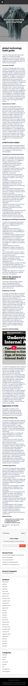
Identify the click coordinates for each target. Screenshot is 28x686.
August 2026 (5, 581)
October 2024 (5, 631)
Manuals (4, 664)
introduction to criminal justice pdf (10, 564)
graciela (17, 525)
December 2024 (6, 627)
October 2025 (5, 603)
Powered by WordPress (14, 680)
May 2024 (4, 643)
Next (23, 533)
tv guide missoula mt (11, 521)
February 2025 (5, 622)
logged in (12, 541)
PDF (3, 666)
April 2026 (4, 589)
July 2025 (4, 610)
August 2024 (5, 636)
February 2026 (5, 593)
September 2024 (6, 634)
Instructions (5, 662)
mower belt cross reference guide (14, 519)
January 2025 (5, 624)
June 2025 (4, 612)
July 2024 (4, 638)
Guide (5, 526)
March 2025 (5, 620)
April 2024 (4, 646)
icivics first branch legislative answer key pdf (12, 555)
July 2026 (4, 584)
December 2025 (6, 598)
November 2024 (6, 629)
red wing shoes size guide (12, 520)
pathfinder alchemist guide (12, 522)
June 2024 (4, 641)
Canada (4, 657)
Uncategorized (5, 669)
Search (22, 545)
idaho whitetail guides (7, 557)
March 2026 (5, 591)
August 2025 (5, 608)
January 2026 (5, 596)
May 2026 (4, 586)
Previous (6, 533)
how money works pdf (7, 559)
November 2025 (6, 601)
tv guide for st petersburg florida (10, 562)
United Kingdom (6, 671)
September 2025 (6, 605)
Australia (4, 655)
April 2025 (4, 617)
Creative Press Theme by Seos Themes (16, 684)
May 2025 (4, 615)
